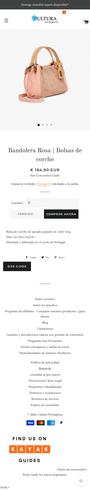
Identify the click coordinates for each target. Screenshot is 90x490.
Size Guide (17, 266)
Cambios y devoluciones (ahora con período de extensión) (45, 335)
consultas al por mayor (45, 374)
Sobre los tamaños (45, 305)
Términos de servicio (45, 399)
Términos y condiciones (45, 393)
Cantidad (17, 203)
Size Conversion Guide (45, 175)
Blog (45, 322)
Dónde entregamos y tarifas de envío (45, 347)
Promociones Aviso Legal (45, 381)
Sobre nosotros (45, 299)
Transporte (44, 184)
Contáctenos (45, 329)
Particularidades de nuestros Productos (45, 353)
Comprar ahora (61, 214)
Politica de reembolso (45, 405)
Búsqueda (45, 368)
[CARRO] (86, 22)
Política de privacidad (45, 362)
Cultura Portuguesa (50, 414)
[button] (75, 12)
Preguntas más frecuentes (45, 341)
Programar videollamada (45, 387)
